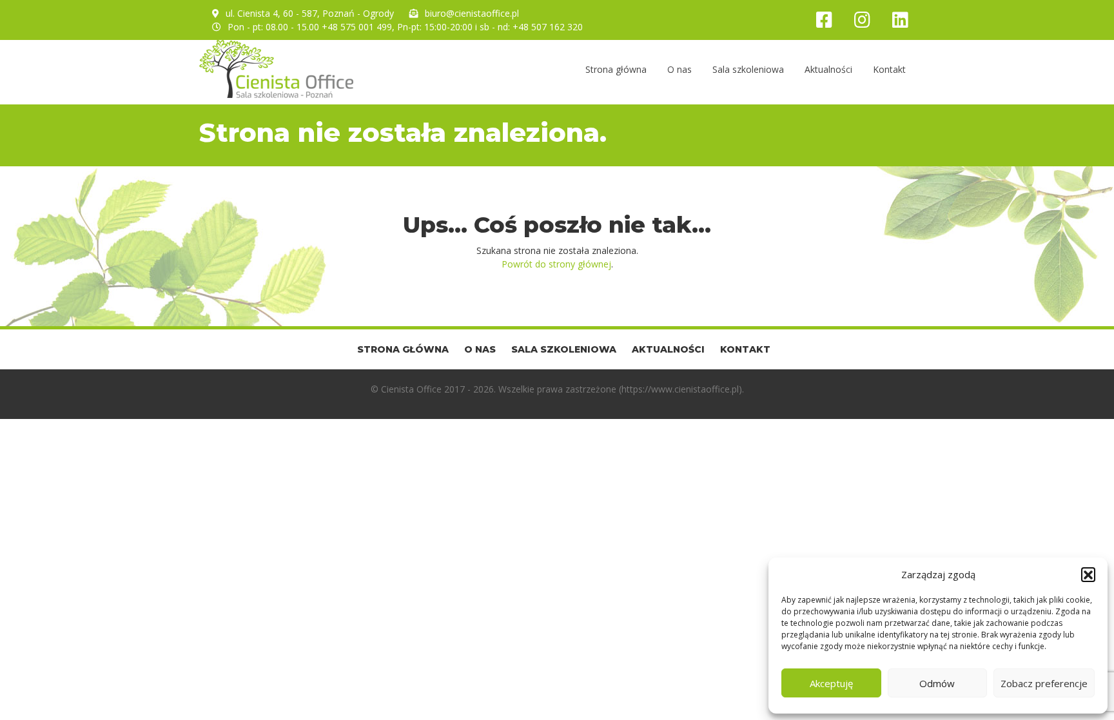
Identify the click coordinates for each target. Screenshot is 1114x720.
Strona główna (616, 69)
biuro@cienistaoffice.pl (472, 13)
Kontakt (889, 69)
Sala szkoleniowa (748, 69)
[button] (1088, 574)
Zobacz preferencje (1044, 683)
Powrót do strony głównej (556, 264)
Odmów (937, 683)
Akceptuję (831, 683)
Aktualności (828, 69)
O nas (679, 69)
